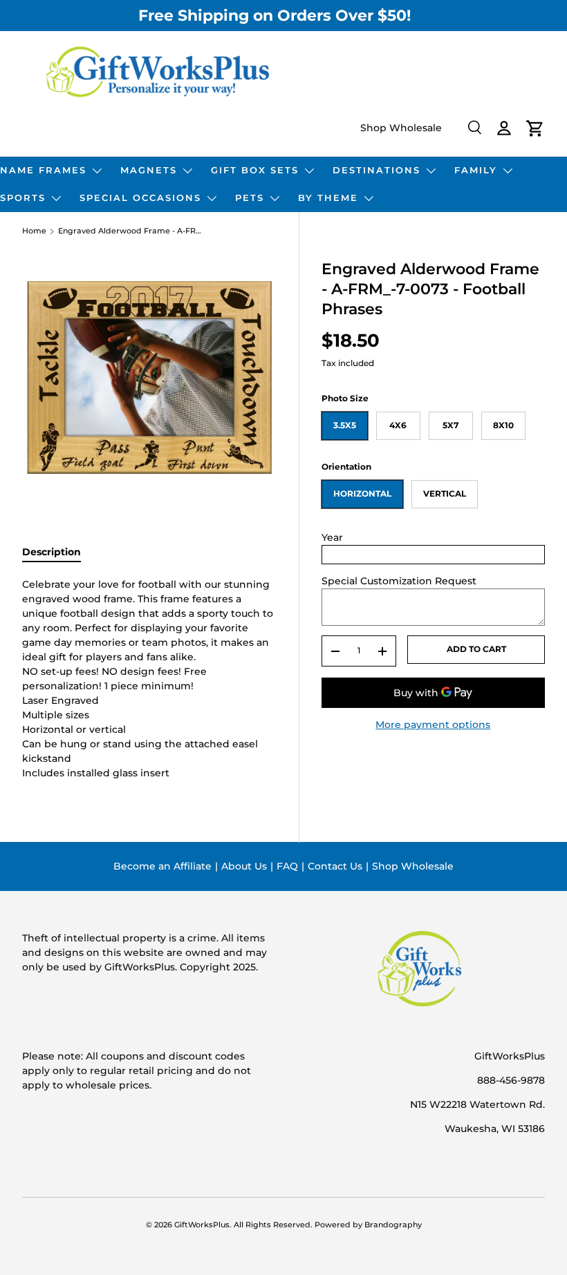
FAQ (287, 866)
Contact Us (335, 866)
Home (34, 232)
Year (332, 537)
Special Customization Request (399, 581)
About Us (244, 866)
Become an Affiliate (162, 866)
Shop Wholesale (401, 128)
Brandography (393, 1224)
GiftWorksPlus (202, 1224)
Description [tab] (51, 552)
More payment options (432, 724)
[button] (535, 128)
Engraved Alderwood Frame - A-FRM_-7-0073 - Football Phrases (130, 232)
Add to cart (476, 649)
